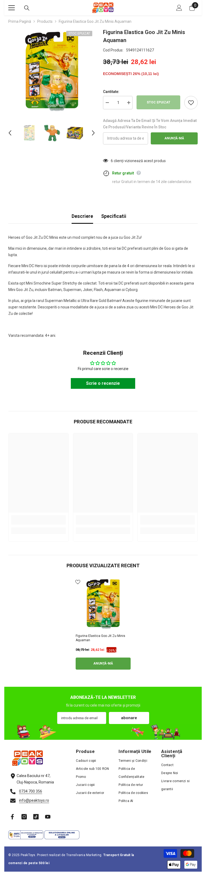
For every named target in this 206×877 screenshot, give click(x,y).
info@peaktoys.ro (34, 800)
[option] (51, 71)
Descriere (82, 216)
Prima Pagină (19, 21)
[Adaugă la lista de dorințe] (191, 102)
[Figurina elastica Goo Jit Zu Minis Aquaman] (103, 604)
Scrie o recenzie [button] (103, 383)
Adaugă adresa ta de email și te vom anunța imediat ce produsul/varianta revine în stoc (150, 123)
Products (45, 21)
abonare (129, 717)
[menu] (11, 8)
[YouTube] (47, 816)
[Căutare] (27, 8)
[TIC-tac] (36, 816)
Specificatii (113, 216)
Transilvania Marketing (83, 855)
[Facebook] (12, 816)
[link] (38, 520)
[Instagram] (24, 816)
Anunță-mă (174, 138)
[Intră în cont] (179, 8)
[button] (10, 133)
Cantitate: (111, 91)
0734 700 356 (30, 791)
